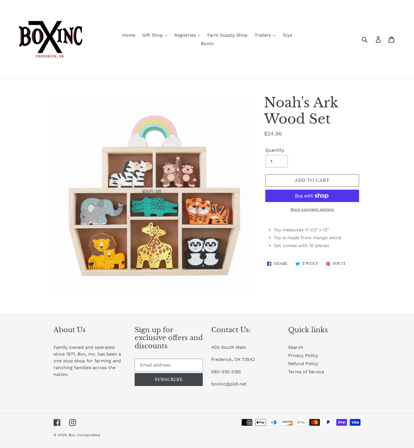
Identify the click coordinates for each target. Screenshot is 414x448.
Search (295, 347)
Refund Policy (303, 363)
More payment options (312, 209)
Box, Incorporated (84, 435)
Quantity (274, 150)
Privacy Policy (303, 355)
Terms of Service (306, 371)
